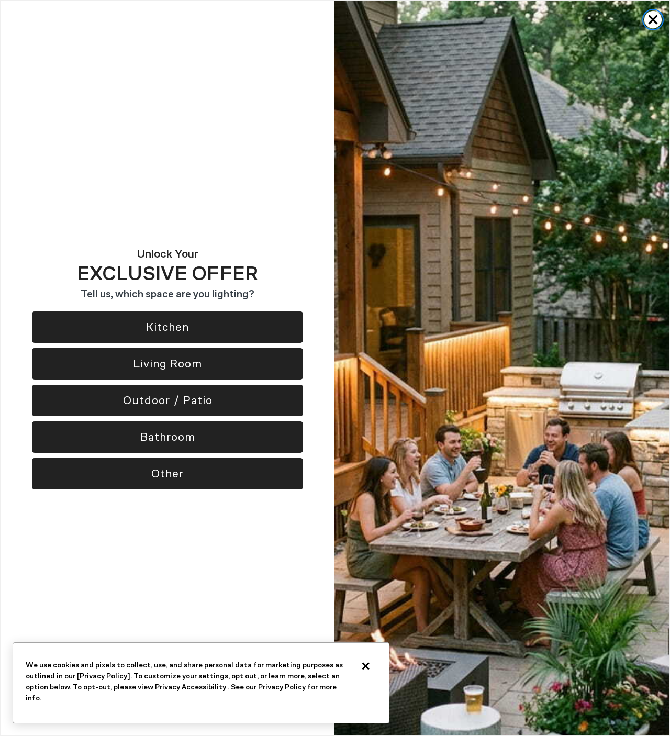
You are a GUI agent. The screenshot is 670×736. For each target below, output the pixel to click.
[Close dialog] (653, 19)
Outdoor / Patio (168, 400)
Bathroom (167, 437)
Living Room (167, 363)
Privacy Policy (282, 687)
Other (167, 473)
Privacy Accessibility (191, 687)
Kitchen (167, 327)
